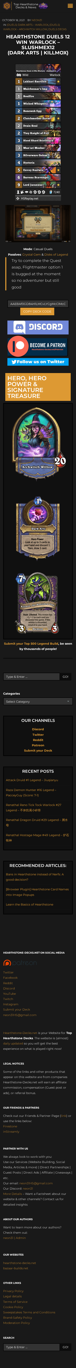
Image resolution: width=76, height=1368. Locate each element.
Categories (11, 693)
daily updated (13, 1043)
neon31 (37, 20)
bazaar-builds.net (15, 1268)
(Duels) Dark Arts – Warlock (27, 24)
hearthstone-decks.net (19, 1263)
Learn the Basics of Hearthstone (29, 904)
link (63, 1116)
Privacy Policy (13, 1291)
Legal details (12, 1296)
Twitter (38, 735)
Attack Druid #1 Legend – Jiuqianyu (32, 780)
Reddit (38, 740)
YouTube (9, 994)
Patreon (38, 745)
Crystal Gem (31, 254)
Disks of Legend (56, 254)
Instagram (10, 1004)
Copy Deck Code (37, 311)
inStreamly (11, 1131)
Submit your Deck (38, 750)
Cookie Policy (13, 1307)
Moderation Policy (16, 1323)
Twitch (8, 999)
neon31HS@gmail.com (20, 1015)
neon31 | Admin (14, 1238)
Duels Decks (57, 29)
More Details (12, 1194)
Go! (65, 677)
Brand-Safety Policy (17, 1317)
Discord (38, 729)
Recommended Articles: (38, 865)
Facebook (10, 978)
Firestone (10, 1126)
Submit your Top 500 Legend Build (31, 644)
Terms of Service (15, 1302)
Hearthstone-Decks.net (20, 1033)
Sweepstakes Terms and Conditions (29, 1312)
